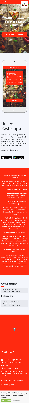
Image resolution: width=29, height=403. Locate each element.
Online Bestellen (15, 34)
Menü (3, 2)
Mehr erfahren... (16, 400)
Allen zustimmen (6, 400)
